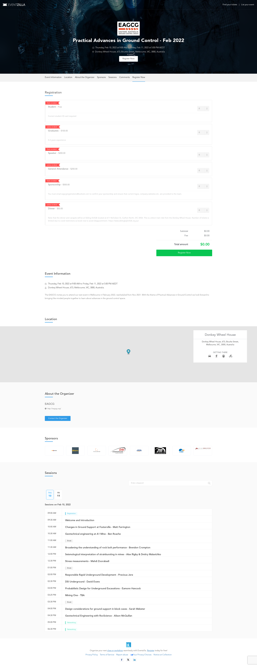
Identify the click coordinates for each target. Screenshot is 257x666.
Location (68, 77)
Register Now (128, 59)
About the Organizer (84, 77)
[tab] (49, 494)
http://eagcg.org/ (54, 409)
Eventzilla (14, 5)
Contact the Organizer (57, 418)
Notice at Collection (163, 655)
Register (150, 651)
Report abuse (122, 655)
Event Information (53, 77)
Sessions (112, 77)
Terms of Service (107, 655)
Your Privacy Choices (142, 655)
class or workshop (115, 651)
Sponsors (101, 77)
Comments (124, 77)
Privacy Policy (92, 655)
